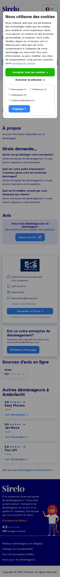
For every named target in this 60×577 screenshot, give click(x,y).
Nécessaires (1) (18, 89)
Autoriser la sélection (28, 79)
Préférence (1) (39, 89)
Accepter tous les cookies (28, 72)
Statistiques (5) (18, 95)
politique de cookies (23, 63)
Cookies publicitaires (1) (23, 100)
